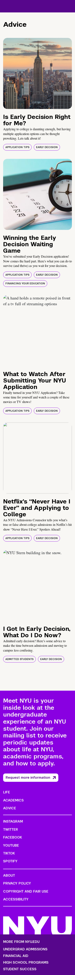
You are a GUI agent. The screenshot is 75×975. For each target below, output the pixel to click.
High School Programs (26, 962)
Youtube (11, 845)
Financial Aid (15, 956)
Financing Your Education (25, 283)
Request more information (28, 777)
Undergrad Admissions (25, 949)
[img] (37, 73)
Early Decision (47, 147)
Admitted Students (19, 659)
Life (6, 792)
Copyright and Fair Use (25, 891)
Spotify (10, 861)
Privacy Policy (17, 883)
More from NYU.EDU (21, 942)
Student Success (19, 969)
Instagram (13, 821)
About (9, 875)
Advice (9, 808)
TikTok (9, 853)
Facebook (12, 837)
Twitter (10, 829)
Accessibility (16, 899)
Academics (13, 800)
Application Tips (17, 147)
